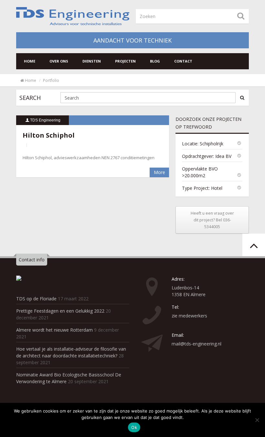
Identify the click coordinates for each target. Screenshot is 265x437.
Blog (155, 61)
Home (29, 61)
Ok (134, 427)
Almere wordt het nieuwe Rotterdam (54, 330)
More (159, 172)
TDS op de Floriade (36, 299)
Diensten (91, 61)
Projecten (125, 61)
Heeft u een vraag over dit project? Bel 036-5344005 (212, 219)
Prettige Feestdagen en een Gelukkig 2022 (60, 311)
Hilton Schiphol (49, 135)
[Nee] (257, 420)
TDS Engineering (45, 120)
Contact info (32, 260)
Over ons (58, 61)
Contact (183, 61)
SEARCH (30, 98)
